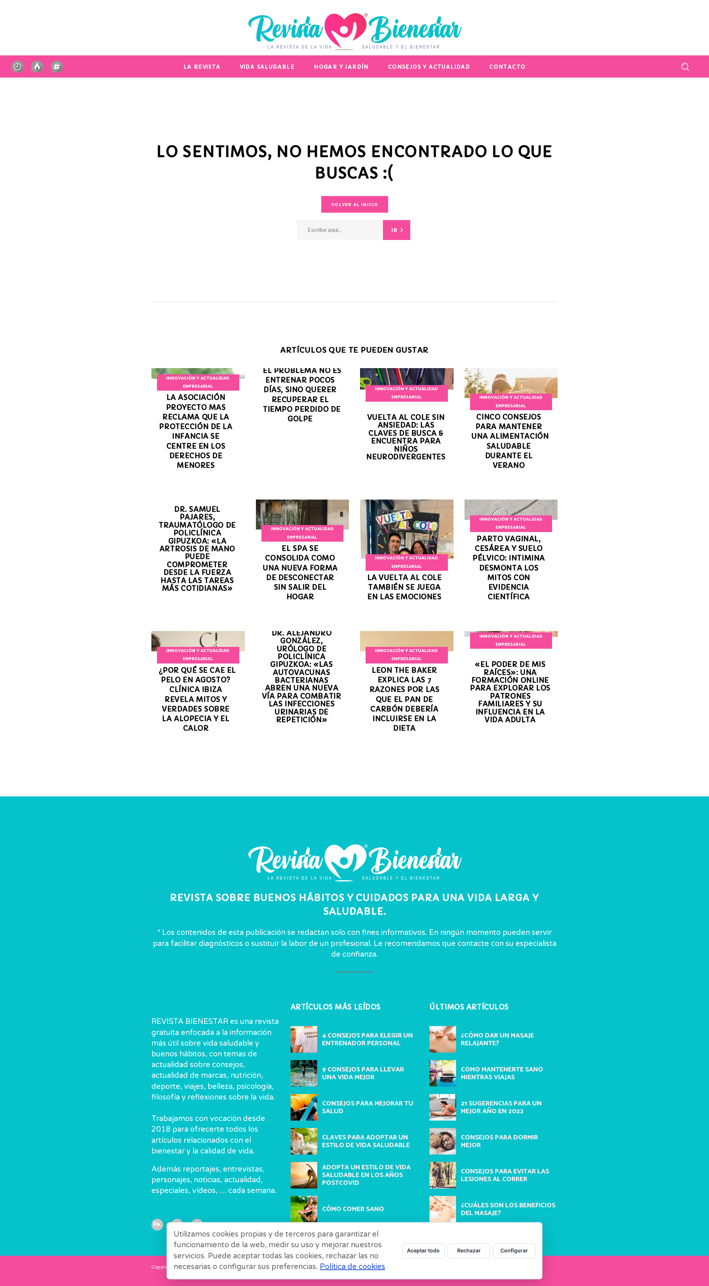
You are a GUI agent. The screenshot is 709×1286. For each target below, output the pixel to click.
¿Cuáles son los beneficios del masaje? (508, 1209)
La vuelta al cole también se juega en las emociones (404, 587)
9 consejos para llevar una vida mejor (363, 1073)
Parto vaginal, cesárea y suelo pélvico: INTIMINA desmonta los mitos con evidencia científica (509, 568)
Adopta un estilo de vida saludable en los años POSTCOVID (366, 1175)
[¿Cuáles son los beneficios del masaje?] (442, 1209)
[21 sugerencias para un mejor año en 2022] (442, 1107)
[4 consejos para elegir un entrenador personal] (304, 1039)
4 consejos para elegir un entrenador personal (367, 1039)
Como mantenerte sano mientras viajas (502, 1073)
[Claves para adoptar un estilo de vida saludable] (304, 1141)
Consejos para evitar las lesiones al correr (505, 1175)
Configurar (514, 1250)
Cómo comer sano (353, 1209)
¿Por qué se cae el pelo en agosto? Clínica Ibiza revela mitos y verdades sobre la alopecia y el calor (197, 699)
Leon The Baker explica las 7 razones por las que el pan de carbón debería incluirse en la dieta (405, 699)
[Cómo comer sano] (304, 1209)
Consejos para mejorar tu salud (367, 1107)
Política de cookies (352, 1266)
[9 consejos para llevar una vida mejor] (304, 1073)
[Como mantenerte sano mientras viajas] (442, 1073)
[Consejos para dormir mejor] (442, 1141)
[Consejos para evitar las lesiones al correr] (442, 1175)
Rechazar (469, 1250)
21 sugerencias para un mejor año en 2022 (501, 1107)
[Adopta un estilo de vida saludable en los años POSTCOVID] (304, 1175)
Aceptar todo (423, 1250)
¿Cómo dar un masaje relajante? (497, 1039)
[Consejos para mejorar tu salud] (304, 1107)
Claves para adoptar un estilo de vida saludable (366, 1141)
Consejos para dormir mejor (499, 1141)
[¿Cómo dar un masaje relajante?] (442, 1039)
